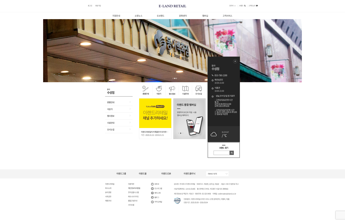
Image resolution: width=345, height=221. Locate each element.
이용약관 (131, 184)
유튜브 (156, 184)
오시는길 (110, 129)
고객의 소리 (252, 6)
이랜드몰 (142, 173)
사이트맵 (131, 204)
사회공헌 (108, 196)
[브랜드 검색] (232, 153)
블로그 (156, 197)
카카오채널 (158, 201)
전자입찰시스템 (133, 192)
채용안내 (108, 200)
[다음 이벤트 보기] (182, 133)
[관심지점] (235, 61)
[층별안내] (145, 90)
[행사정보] (172, 90)
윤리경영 (108, 192)
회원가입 (98, 6)
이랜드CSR (166, 173)
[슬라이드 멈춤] (176, 78)
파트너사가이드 (133, 196)
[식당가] (158, 90)
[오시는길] (198, 90)
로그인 (90, 6)
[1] (180, 133)
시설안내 (110, 122)
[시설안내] (185, 90)
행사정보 (110, 115)
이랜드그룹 (121, 173)
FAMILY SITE (212, 173)
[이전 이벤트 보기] (178, 133)
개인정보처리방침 (134, 188)
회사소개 (108, 188)
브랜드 (241, 6)
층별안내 (110, 102)
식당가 (110, 109)
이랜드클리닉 (189, 173)
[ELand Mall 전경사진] (173, 78)
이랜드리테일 (109, 184)
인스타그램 (158, 188)
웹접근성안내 (132, 200)
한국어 (231, 6)
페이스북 (157, 192)
